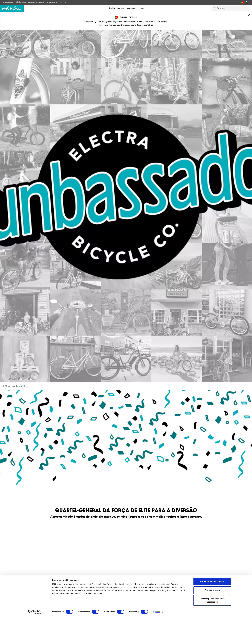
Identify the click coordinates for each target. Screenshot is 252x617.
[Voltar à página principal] (3, 386)
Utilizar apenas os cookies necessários (212, 600)
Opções (156, 612)
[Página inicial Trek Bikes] (8, 2)
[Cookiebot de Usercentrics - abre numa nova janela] (34, 612)
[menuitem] (116, 8)
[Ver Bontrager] (36, 2)
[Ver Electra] (21, 2)
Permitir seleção (212, 590)
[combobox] (231, 8)
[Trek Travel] (56, 2)
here (151, 25)
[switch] (95, 612)
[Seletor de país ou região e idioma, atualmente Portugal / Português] (242, 2)
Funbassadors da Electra (17, 386)
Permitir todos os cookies (212, 581)
